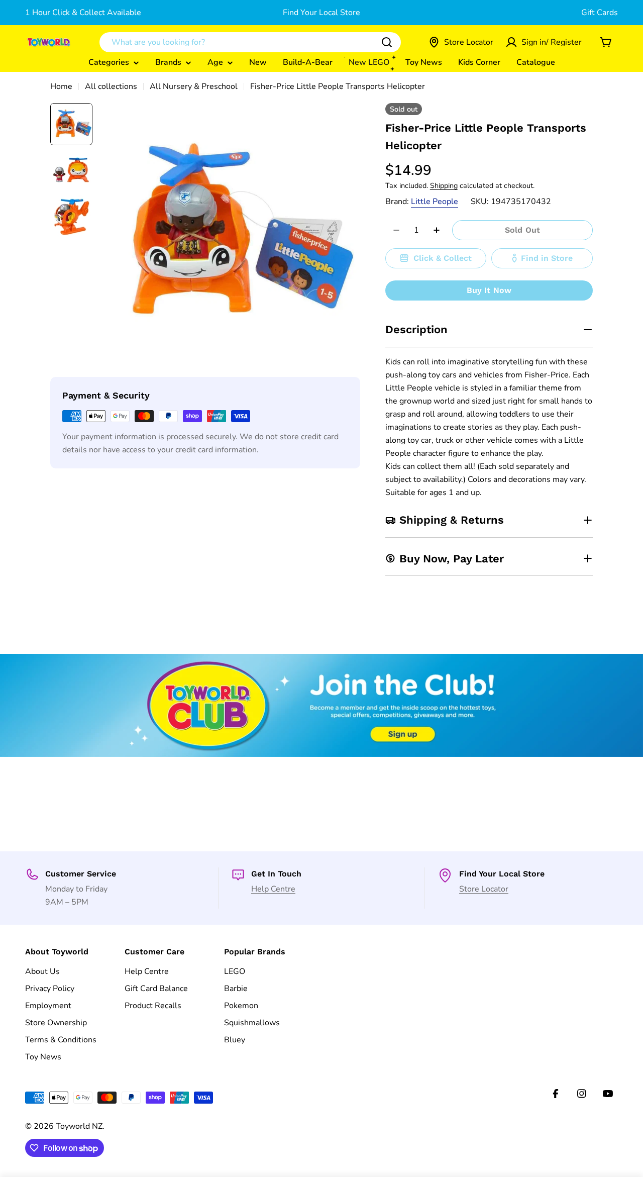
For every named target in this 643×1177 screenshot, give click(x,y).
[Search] (387, 42)
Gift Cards (599, 12)
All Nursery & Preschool (194, 86)
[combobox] (250, 42)
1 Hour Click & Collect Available (83, 12)
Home (61, 86)
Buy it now (489, 290)
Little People (434, 201)
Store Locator (483, 889)
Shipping (444, 185)
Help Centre (273, 889)
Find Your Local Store (321, 12)
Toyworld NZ (79, 1126)
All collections (111, 86)
